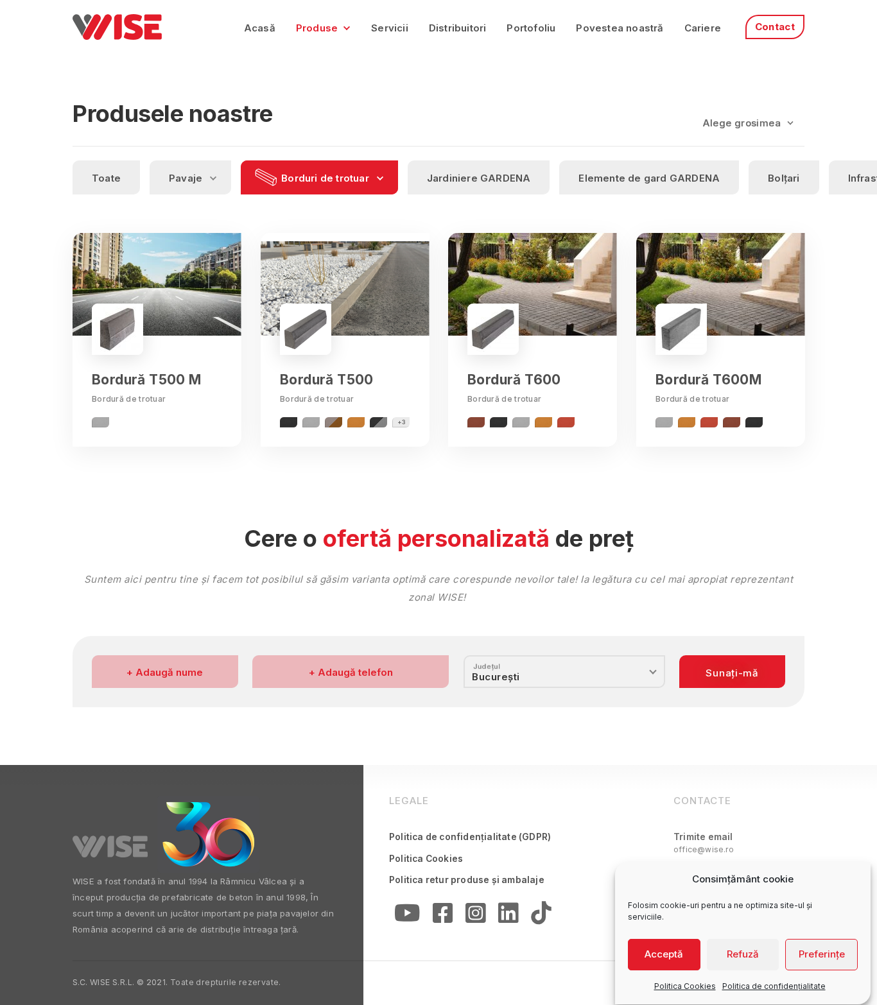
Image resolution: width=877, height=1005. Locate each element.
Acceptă (664, 955)
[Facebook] (443, 916)
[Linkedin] (508, 916)
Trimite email (703, 843)
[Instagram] (475, 916)
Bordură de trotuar (129, 398)
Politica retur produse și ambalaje (466, 880)
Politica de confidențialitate (774, 986)
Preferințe (822, 955)
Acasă (259, 28)
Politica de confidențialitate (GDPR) (470, 837)
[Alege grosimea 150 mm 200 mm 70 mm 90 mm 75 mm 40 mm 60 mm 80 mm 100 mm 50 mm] (747, 122)
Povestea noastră (619, 28)
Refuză (743, 955)
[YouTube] (407, 916)
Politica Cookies (685, 986)
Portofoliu (531, 28)
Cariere (702, 28)
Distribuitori (458, 28)
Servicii (389, 28)
